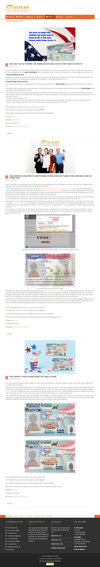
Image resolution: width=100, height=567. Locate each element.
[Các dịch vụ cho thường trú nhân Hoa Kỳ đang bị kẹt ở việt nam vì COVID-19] (50, 44)
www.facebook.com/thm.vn (21, 126)
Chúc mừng (13, 180)
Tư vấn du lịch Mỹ (12, 538)
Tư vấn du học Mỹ (12, 527)
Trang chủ (11, 17)
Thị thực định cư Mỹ (38, 516)
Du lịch (40, 17)
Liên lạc (69, 17)
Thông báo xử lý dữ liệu (13, 547)
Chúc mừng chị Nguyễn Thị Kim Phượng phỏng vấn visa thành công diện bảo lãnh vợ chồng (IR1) (50, 177)
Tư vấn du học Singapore (14, 536)
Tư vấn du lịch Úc (12, 544)
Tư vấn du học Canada (13, 530)
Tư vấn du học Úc (12, 533)
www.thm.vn (15, 120)
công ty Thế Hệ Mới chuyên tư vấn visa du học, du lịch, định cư (56, 188)
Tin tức (60, 17)
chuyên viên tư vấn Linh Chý (52, 190)
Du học (31, 17)
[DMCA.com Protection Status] (50, 564)
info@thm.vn (13, 116)
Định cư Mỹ (29, 516)
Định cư (50, 17)
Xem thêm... (9, 133)
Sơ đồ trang (10, 549)
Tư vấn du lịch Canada (13, 541)
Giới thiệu (21, 17)
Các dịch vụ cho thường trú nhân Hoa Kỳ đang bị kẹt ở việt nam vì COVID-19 (45, 64)
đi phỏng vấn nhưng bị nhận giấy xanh (53, 291)
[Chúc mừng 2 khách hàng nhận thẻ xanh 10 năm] (50, 357)
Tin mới (16, 66)
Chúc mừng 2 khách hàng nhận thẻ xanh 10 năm (32, 377)
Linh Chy (7, 391)
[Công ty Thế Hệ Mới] (17, 7)
